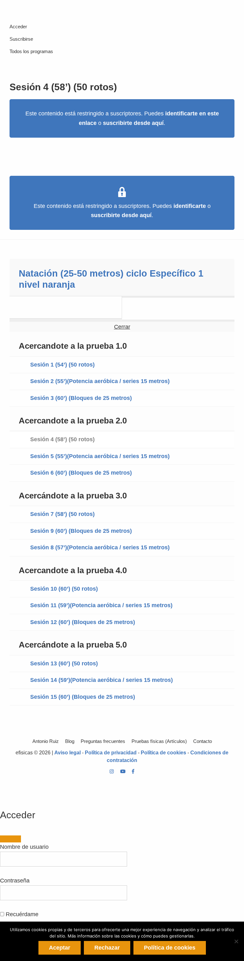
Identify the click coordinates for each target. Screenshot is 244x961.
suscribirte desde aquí (133, 123)
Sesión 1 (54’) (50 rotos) (62, 364)
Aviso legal (67, 752)
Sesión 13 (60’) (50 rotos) (64, 663)
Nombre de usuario (24, 847)
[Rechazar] (236, 941)
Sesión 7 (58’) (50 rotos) (62, 514)
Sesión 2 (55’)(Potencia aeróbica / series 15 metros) (100, 381)
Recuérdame (21, 914)
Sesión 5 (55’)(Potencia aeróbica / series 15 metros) (100, 456)
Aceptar (59, 947)
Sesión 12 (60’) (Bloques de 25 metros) (82, 622)
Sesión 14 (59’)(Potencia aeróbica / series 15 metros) (101, 680)
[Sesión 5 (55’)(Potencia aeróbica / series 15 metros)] (178, 309)
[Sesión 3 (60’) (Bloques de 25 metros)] (66, 307)
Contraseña (15, 880)
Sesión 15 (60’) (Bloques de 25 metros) (82, 697)
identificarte (189, 206)
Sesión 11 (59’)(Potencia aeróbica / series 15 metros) (101, 605)
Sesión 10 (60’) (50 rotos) (64, 589)
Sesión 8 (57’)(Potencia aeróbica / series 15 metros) (100, 547)
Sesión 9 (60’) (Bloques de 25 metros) (81, 531)
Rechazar (107, 947)
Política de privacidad (111, 752)
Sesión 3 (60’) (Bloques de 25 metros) (81, 398)
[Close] (10, 838)
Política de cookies (163, 752)
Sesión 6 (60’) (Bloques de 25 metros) (81, 473)
